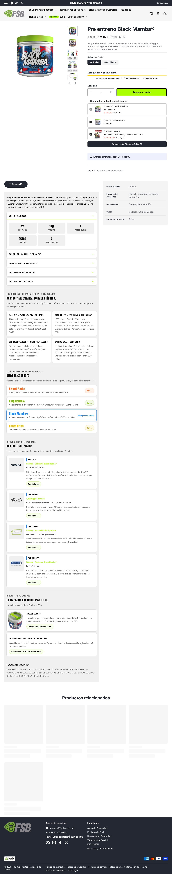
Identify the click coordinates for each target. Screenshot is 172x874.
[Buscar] (151, 13)
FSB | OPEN (93, 844)
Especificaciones (17, 216)
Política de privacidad (76, 867)
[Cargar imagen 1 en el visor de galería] (72, 31)
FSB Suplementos (20, 867)
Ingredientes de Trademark (23, 263)
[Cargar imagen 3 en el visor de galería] (72, 54)
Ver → (89, 390)
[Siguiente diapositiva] (75, 83)
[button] (151, 13)
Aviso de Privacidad (97, 828)
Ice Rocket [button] (94, 62)
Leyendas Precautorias (21, 281)
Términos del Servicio (98, 840)
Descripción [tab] (17, 184)
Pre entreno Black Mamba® (116, 106)
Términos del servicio (97, 867)
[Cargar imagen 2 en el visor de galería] (72, 42)
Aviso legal (73, 870)
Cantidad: (92, 85)
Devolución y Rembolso (99, 836)
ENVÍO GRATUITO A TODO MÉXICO (86, 3)
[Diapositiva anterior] (69, 83)
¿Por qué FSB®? (76, 17)
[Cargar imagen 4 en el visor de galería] (72, 66)
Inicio (90, 170)
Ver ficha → (33, 484)
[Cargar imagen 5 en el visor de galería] (72, 78)
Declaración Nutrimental (22, 272)
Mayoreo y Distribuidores (100, 848)
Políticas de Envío (96, 832)
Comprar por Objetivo (71, 10)
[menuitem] (106, 828)
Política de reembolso (55, 867)
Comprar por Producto (41, 10)
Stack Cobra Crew (112, 131)
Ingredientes (36, 17)
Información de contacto (136, 867)
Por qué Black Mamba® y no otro (25, 254)
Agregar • (127, 144)
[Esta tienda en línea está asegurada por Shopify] (9, 858)
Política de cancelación (56, 870)
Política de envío (116, 867)
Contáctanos (162, 3)
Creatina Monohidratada (114, 120)
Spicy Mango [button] (110, 62)
